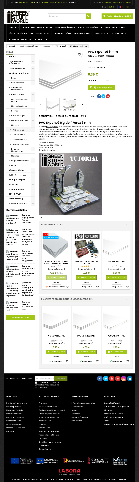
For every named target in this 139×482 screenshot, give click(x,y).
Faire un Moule (17, 94)
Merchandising (82, 33)
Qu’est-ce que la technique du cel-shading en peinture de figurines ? (28, 288)
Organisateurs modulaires (36, 27)
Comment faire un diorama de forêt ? (27, 306)
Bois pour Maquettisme (17, 150)
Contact (72, 2)
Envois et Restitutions (48, 406)
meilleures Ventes (14, 413)
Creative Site (40, 39)
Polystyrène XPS (20, 139)
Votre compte (80, 396)
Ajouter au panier (101, 87)
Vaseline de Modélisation (17, 88)
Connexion (106, 2)
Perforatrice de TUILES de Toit (86, 262)
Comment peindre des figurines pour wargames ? (27, 256)
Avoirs (74, 410)
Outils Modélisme (64, 27)
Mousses (15, 125)
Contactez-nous (46, 449)
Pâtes (13, 78)
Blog (104, 7)
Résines (14, 111)
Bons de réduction (80, 417)
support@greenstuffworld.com (53, 2)
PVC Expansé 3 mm (56, 335)
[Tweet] (103, 96)
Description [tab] (46, 116)
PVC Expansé (18, 130)
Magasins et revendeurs (49, 431)
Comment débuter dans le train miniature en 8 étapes (28, 271)
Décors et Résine (17, 33)
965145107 (23, 2)
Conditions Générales (21, 479)
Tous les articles (20, 317)
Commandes (77, 406)
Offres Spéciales (13, 406)
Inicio (9, 52)
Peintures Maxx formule (16, 403)
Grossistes (100, 33)
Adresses (76, 413)
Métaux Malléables (19, 120)
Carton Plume (19, 134)
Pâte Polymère (17, 82)
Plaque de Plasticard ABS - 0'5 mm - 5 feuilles (56, 262)
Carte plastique (18, 115)
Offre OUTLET (117, 33)
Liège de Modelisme (20, 160)
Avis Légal (85, 479)
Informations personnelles (83, 403)
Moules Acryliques (19, 106)
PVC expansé (52, 126)
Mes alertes (77, 420)
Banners (42, 424)
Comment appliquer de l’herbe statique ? (28, 219)
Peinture (13, 27)
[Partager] (99, 96)
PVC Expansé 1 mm (116, 261)
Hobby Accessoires (115, 27)
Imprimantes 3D (61, 33)
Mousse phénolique (21, 144)
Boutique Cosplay (39, 33)
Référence (92, 56)
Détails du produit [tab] (67, 116)
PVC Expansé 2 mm (86, 335)
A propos (43, 403)
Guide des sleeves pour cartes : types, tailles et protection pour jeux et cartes (28, 236)
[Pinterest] (108, 96)
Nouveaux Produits (19, 39)
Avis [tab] (83, 116)
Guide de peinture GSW (49, 413)
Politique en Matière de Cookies (67, 479)
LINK (40, 217)
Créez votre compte (122, 2)
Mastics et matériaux (89, 27)
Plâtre (13, 165)
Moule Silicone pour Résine (20, 100)
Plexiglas (15, 156)
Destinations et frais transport (52, 410)
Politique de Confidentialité (42, 479)
